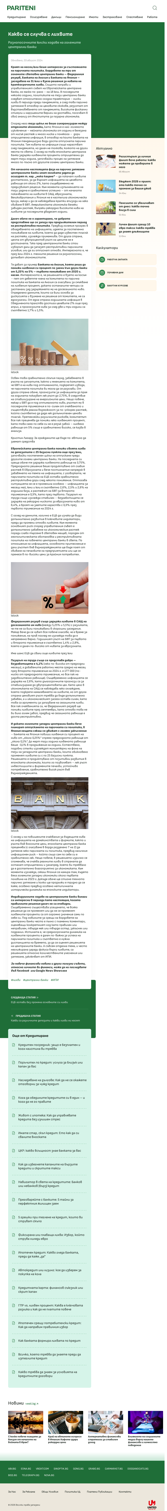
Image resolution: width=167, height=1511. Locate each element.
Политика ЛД (72, 1491)
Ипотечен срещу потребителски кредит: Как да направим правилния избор (49, 1325)
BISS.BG (12, 1475)
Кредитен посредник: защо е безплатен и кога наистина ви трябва (49, 1047)
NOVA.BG (49, 1475)
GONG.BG (78, 1468)
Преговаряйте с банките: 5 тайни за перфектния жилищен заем (46, 1202)
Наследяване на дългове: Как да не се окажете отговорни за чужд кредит (52, 1082)
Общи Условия (50, 1491)
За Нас (12, 1491)
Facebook (23, 970)
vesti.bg (30, 1403)
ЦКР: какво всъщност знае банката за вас (49, 1151)
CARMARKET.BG (114, 1468)
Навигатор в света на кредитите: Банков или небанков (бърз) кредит (50, 1184)
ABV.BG (12, 1468)
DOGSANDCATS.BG (138, 1468)
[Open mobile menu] (155, 8)
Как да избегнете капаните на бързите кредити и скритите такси (48, 1166)
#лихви (15, 980)
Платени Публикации (99, 1491)
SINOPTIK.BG (61, 1468)
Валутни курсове (117, 285)
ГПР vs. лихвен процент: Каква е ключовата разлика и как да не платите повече (50, 1307)
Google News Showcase (51, 970)
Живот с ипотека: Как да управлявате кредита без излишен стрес (47, 1117)
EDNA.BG (26, 1468)
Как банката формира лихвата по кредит (49, 1341)
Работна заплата (117, 259)
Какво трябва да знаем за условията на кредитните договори (47, 1374)
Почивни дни (115, 272)
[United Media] (152, 1505)
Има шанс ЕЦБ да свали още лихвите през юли (42, 653)
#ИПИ (54, 980)
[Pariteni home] (21, 8)
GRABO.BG (94, 1468)
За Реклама (28, 1491)
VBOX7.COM (42, 1468)
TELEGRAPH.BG (30, 1475)
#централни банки (35, 980)
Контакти (125, 1491)
